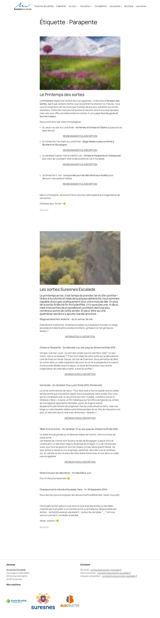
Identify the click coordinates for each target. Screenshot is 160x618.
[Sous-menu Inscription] (91, 6)
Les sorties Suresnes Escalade (67, 289)
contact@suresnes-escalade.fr (105, 569)
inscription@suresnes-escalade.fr (114, 572)
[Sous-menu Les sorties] (121, 6)
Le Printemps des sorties (62, 94)
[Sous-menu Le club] (77, 6)
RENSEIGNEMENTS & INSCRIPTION (80, 135)
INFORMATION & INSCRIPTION (80, 336)
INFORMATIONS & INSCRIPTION (80, 374)
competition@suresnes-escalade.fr (119, 576)
